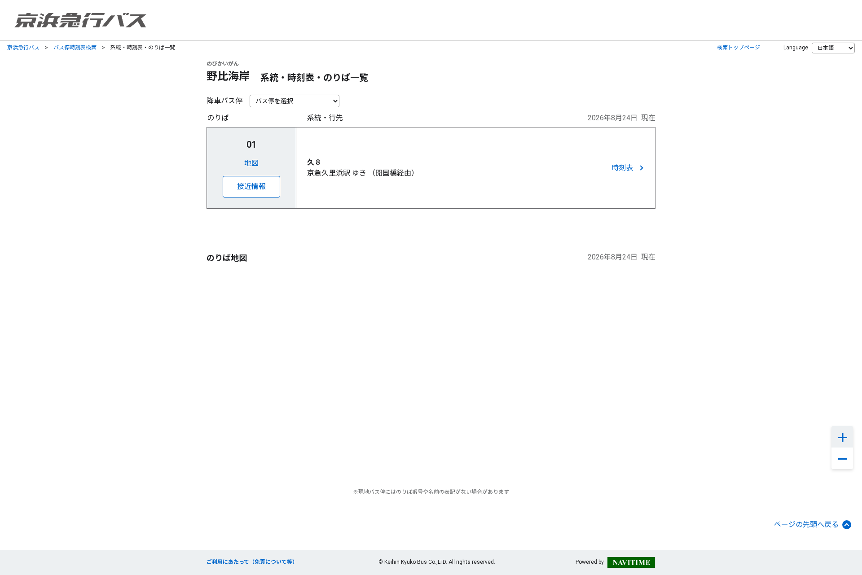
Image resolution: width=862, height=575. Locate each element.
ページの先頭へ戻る (806, 524)
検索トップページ (738, 47)
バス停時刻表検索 (75, 47)
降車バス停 (224, 101)
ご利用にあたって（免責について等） (252, 562)
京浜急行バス (23, 47)
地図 (251, 163)
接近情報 (251, 186)
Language (795, 47)
